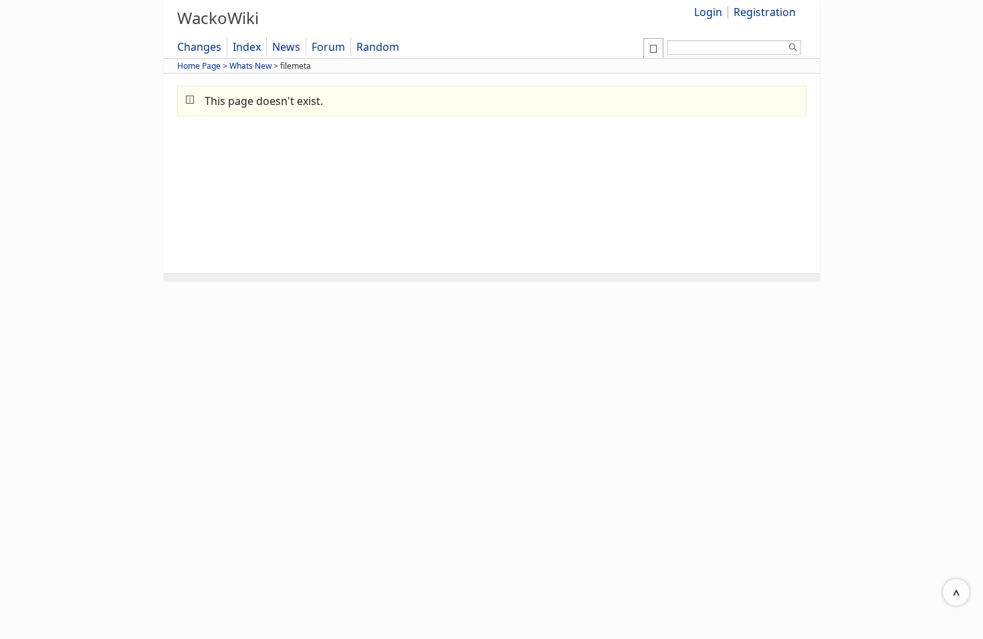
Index (247, 46)
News (286, 46)
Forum (328, 46)
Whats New (250, 66)
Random (377, 46)
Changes (199, 46)
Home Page (199, 66)
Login (708, 12)
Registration (765, 12)
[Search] (793, 49)
